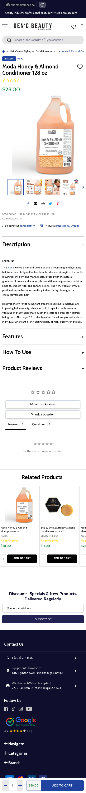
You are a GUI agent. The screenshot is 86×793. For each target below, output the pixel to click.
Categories (18, 753)
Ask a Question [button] (44, 414)
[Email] (35, 203)
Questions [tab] (38, 424)
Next (82, 187)
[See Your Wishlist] (74, 27)
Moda (11, 267)
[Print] (43, 203)
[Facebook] (28, 203)
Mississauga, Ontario (67, 225)
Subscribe (43, 619)
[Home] (4, 51)
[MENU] (5, 27)
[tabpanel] (59, 526)
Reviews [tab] (13, 424)
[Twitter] (50, 203)
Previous (4, 187)
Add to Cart (62, 785)
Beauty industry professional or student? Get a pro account (41, 12)
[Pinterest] (58, 203)
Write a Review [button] (45, 404)
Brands (14, 762)
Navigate (16, 743)
